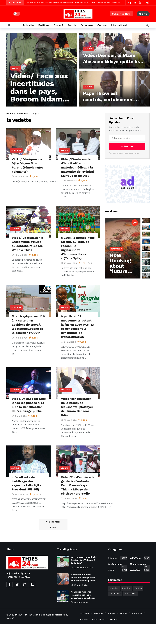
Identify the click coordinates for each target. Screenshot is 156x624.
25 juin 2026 (21, 176)
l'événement (117, 564)
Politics (138, 588)
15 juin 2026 (21, 255)
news (117, 570)
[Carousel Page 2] (146, 227)
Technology (115, 594)
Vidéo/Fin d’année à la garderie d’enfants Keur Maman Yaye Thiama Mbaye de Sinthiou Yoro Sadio (77, 485)
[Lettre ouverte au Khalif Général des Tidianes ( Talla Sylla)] (63, 561)
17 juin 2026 (70, 180)
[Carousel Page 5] (146, 248)
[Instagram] (25, 584)
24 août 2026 (81, 602)
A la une (64, 150)
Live (144, 14)
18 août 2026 (81, 585)
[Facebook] (9, 584)
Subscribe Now (121, 14)
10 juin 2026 (70, 263)
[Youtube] (140, 3)
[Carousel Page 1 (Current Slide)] (146, 220)
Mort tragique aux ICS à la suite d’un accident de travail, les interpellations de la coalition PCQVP (28, 325)
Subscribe (127, 146)
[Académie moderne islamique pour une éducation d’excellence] (63, 596)
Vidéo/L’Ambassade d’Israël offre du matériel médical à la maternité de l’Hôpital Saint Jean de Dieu (77, 167)
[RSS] (32, 584)
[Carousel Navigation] (131, 2)
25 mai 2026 (70, 498)
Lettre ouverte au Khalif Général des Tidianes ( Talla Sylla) (84, 560)
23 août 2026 (81, 567)
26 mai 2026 (21, 494)
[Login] (147, 2)
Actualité (139, 570)
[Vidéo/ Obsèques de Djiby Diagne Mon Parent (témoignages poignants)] (28, 144)
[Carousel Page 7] (146, 262)
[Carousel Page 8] (146, 269)
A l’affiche (139, 558)
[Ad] (127, 184)
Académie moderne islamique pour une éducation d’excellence (83, 595)
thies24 (18, 615)
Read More (24, 577)
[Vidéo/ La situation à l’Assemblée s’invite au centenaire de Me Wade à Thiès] (28, 222)
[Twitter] (17, 584)
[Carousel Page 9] (146, 276)
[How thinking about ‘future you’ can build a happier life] (122, 248)
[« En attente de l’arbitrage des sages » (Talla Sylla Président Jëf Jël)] (28, 461)
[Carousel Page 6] (146, 255)
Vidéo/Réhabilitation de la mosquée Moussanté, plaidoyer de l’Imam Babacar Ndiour (77, 407)
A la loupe (16, 150)
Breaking (114, 588)
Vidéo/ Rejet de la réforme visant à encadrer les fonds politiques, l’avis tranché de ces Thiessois (73, 2)
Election (126, 588)
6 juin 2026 (70, 342)
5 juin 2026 (21, 416)
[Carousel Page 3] (146, 234)
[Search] (147, 25)
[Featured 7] (134, 222)
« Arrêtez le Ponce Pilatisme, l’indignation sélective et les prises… (84, 577)
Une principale (139, 564)
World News (131, 594)
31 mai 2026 (70, 420)
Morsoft (10, 618)
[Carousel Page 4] (146, 241)
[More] (132, 25)
